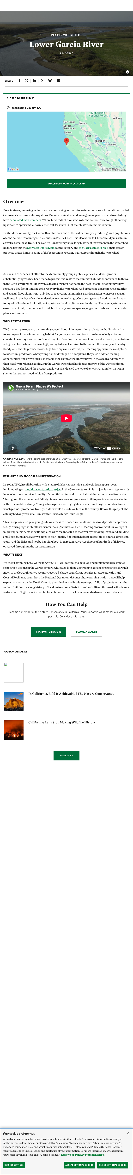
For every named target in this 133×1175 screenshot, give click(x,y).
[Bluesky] (50, 81)
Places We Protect (66, 35)
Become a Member (86, 631)
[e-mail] (58, 81)
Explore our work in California (66, 183)
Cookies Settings (14, 1165)
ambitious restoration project (43, 489)
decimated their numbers (25, 220)
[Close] (127, 1133)
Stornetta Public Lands (41, 247)
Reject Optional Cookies (113, 1165)
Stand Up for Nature (48, 631)
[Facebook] (19, 81)
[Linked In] (34, 81)
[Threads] (42, 81)
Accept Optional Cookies (79, 1165)
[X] (26, 81)
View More (66, 755)
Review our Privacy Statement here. (82, 1154)
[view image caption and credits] (128, 71)
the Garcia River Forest (93, 247)
